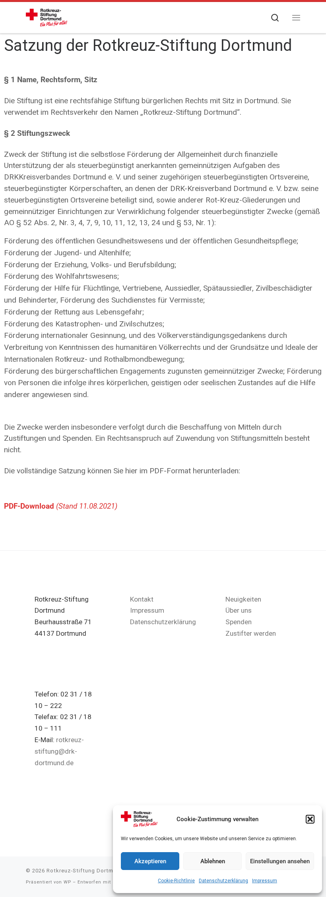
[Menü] (296, 17)
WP (67, 882)
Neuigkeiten (243, 599)
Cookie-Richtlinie (176, 880)
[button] (310, 819)
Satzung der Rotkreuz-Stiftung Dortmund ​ (150, 46)
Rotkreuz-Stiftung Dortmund (85, 871)
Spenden (238, 622)
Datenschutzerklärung (223, 880)
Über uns (238, 610)
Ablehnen (212, 861)
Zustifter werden (250, 633)
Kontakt (141, 599)
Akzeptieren (150, 861)
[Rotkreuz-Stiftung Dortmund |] (46, 16)
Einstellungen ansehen (280, 861)
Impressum (264, 880)
